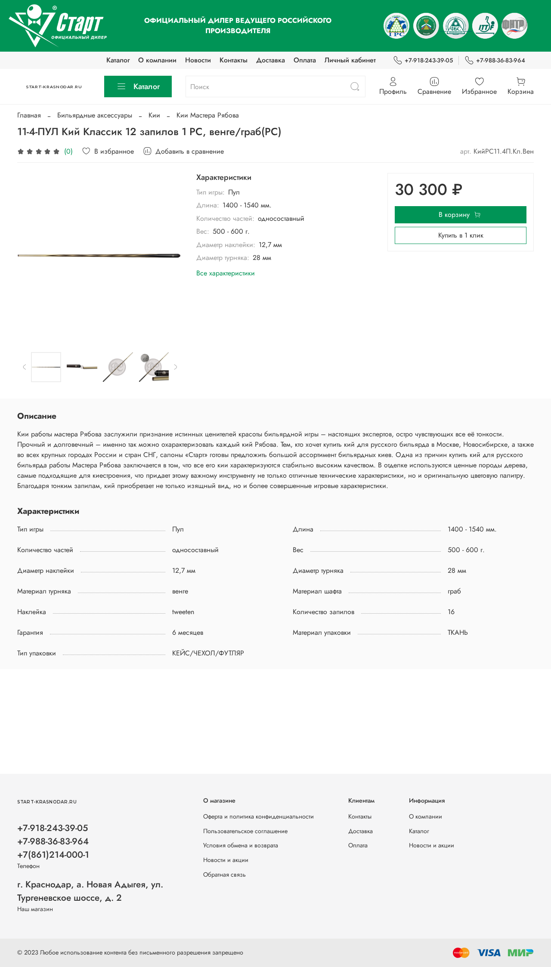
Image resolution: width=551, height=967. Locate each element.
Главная (29, 115)
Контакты (234, 60)
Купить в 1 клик (460, 235)
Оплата (305, 60)
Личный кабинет (350, 60)
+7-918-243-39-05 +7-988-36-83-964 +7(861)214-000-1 (53, 841)
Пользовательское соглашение (245, 831)
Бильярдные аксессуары (94, 115)
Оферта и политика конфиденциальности (258, 816)
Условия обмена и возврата (240, 845)
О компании (157, 60)
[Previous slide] (31, 255)
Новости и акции (225, 860)
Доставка (270, 60)
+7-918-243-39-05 (429, 60)
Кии (154, 115)
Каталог (118, 60)
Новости (198, 60)
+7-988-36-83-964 (500, 60)
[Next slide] (168, 255)
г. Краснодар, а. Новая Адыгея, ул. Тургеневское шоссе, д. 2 (90, 891)
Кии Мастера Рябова (207, 115)
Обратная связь (224, 874)
